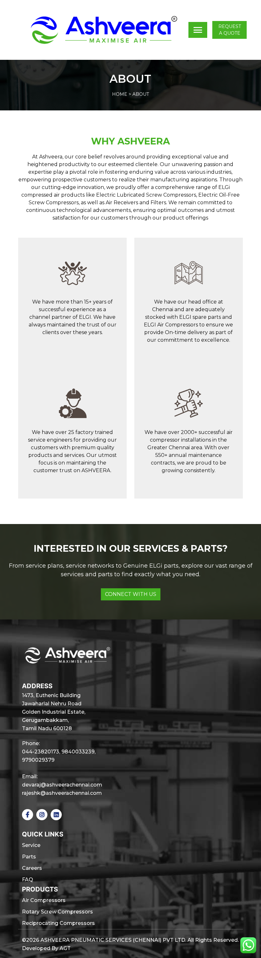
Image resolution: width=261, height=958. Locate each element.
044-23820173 (40, 752)
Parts (29, 857)
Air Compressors (44, 900)
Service (31, 845)
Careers (32, 868)
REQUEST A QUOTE (229, 30)
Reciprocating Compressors (58, 923)
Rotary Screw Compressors (57, 912)
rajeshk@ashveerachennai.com (62, 793)
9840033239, (78, 752)
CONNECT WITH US (130, 594)
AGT (65, 948)
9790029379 (38, 760)
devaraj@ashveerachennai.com (62, 785)
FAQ (27, 880)
